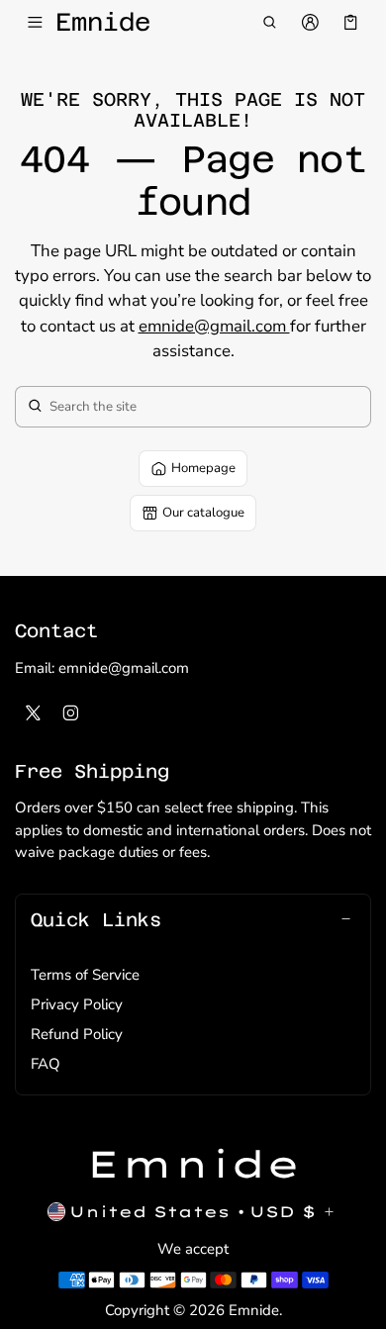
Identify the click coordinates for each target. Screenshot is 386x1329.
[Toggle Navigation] (35, 23)
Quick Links (96, 919)
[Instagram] (71, 712)
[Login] (310, 23)
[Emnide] (193, 1165)
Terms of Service (85, 975)
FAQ (45, 1064)
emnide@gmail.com (214, 326)
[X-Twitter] (33, 712)
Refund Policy (77, 1034)
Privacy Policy (77, 1004)
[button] (268, 23)
